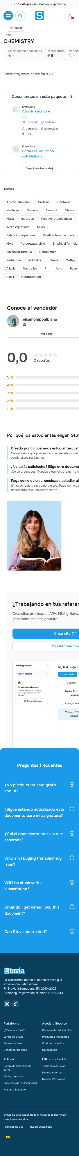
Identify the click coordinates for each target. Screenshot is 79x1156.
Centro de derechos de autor (17, 1068)
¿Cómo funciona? (14, 1030)
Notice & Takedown (15, 1089)
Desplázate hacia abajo (39, 168)
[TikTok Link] (15, 1003)
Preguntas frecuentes (55, 1036)
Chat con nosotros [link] (53, 1043)
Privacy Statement (40, 1126)
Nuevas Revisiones (53, 1079)
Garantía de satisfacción (57, 1030)
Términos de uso (13, 1126)
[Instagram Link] (7, 1003)
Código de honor (13, 1076)
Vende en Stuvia (13, 1036)
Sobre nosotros (13, 1043)
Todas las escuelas (53, 1066)
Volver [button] (18, 27)
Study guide (49, 1050)
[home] (39, 15)
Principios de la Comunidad (20, 1083)
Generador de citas (15, 1050)
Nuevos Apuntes (52, 1072)
